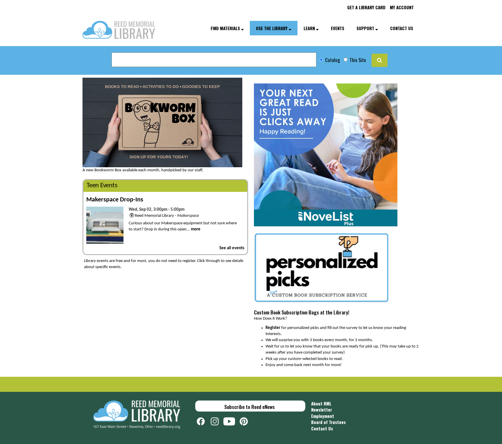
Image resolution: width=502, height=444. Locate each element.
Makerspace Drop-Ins (114, 200)
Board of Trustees (328, 422)
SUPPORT (365, 28)
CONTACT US (401, 28)
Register (273, 328)
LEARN (310, 28)
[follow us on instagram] (217, 420)
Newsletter (321, 409)
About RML (321, 403)
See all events (231, 248)
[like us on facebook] (204, 420)
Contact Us (322, 428)
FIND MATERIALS (226, 28)
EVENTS (337, 28)
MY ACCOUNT (402, 7)
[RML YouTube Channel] (231, 420)
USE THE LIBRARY (272, 28)
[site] (380, 60)
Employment (322, 416)
